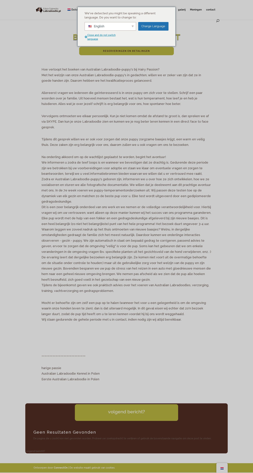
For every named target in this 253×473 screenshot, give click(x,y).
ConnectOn (61, 467)
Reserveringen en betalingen (126, 50)
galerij (182, 9)
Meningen (196, 9)
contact (210, 9)
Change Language (153, 26)
